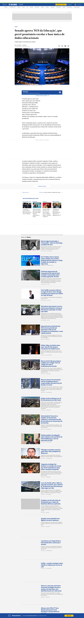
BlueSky (65, 46)
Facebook (59, 46)
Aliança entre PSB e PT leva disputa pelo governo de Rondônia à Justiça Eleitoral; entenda (50, 583)
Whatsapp (68, 46)
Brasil (21, 4)
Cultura (47, 7)
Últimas (6, 7)
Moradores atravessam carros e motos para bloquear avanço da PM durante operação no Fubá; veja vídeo (51, 308)
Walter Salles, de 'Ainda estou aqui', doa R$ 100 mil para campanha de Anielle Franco (50, 347)
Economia (37, 7)
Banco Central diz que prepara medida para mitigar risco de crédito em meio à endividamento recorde (51, 363)
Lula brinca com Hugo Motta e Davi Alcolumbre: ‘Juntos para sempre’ (51, 534)
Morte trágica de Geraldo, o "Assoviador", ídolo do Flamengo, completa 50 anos (52, 242)
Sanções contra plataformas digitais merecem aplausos (50, 519)
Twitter (62, 46)
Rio (27, 7)
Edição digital (77, 7)
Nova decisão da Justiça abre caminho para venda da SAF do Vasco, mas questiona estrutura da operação (51, 601)
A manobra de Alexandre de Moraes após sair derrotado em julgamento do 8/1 (57, 212)
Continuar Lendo (42, 186)
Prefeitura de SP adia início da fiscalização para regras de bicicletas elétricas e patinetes (50, 502)
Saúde (42, 7)
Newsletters (69, 7)
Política (18, 7)
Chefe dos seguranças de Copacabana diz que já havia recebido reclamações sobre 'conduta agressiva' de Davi (50, 274)
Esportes (52, 7)
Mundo (31, 7)
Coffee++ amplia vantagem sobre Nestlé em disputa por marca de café (52, 550)
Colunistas (58, 7)
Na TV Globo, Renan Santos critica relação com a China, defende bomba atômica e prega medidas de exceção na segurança (51, 260)
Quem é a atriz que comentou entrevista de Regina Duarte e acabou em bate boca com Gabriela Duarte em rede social (51, 565)
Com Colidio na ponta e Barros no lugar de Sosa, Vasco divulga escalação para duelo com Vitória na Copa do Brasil (52, 292)
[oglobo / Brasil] (13, 5)
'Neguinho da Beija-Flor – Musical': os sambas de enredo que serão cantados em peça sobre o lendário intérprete (51, 466)
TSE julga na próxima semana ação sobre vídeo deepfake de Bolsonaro (50, 451)
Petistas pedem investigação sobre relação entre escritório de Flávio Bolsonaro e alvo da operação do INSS (51, 437)
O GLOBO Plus (12, 7)
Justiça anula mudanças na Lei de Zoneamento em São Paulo (51, 399)
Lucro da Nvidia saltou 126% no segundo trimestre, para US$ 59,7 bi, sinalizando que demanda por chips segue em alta (52, 485)
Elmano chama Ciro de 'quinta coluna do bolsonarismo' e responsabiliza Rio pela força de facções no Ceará (51, 382)
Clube (64, 7)
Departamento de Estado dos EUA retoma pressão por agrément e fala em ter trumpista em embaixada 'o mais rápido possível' (52, 329)
